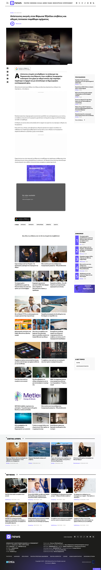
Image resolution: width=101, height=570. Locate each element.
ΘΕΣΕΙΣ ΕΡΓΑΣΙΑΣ (58, 3)
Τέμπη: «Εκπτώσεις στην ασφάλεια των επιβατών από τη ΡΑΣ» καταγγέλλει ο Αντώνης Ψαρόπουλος (61, 459)
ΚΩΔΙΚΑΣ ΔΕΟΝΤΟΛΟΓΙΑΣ (75, 556)
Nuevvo (54, 563)
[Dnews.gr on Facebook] (77, 3)
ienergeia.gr (30, 499)
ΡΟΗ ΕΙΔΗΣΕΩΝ (80, 77)
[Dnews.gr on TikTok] (85, 3)
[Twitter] (7, 71)
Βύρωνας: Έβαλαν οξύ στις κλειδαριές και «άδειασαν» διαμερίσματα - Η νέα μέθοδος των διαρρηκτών (16, 459)
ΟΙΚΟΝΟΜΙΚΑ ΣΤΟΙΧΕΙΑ (89, 556)
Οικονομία (82, 270)
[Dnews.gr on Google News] (88, 3)
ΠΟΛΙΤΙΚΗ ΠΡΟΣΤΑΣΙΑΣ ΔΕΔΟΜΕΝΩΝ (39, 556)
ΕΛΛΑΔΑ (39, 3)
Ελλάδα (12, 12)
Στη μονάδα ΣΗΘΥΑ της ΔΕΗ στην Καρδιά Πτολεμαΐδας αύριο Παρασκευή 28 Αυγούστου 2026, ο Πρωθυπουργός (38, 496)
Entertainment (76, 463)
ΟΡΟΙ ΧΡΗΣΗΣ (25, 556)
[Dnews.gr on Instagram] (82, 3)
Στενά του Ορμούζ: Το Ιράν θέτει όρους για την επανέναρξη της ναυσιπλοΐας (83, 101)
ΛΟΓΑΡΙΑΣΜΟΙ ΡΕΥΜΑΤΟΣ (82, 366)
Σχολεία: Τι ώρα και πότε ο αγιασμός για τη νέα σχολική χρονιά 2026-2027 (84, 81)
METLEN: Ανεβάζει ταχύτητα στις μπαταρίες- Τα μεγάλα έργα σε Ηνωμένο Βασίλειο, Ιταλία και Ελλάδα (26, 407)
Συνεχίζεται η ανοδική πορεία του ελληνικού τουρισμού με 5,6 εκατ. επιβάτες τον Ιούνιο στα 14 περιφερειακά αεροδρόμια (57, 335)
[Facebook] (7, 68)
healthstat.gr (8, 499)
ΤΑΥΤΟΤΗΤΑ (9, 556)
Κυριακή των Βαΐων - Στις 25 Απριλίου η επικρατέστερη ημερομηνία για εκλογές (58, 284)
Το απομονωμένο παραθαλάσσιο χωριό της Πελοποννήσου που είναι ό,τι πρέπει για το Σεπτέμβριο (86, 239)
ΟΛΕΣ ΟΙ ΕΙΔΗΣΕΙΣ (68, 537)
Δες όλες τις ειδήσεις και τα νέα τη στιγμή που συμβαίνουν (41, 236)
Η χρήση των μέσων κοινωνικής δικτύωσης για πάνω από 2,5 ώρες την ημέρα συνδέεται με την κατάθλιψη (27, 361)
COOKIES (65, 556)
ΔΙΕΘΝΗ (45, 3)
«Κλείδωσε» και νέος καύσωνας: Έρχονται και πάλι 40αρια (86, 275)
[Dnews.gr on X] (79, 3)
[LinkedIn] (7, 75)
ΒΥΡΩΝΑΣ (23, 224)
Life (80, 244)
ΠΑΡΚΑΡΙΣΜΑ (40, 224)
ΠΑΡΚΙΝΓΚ (31, 224)
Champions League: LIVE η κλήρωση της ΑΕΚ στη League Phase (86, 258)
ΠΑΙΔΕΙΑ (50, 3)
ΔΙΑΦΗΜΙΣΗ (17, 556)
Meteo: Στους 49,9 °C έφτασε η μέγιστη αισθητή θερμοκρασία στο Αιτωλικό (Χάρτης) (84, 108)
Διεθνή (76, 104)
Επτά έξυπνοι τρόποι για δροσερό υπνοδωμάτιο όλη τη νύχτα (58, 427)
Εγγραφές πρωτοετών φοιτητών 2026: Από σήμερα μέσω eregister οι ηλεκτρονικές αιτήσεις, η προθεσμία (40, 286)
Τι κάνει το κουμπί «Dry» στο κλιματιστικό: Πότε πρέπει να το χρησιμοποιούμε (40, 427)
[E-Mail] (7, 78)
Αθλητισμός (82, 261)
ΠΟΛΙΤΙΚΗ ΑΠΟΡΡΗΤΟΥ (55, 556)
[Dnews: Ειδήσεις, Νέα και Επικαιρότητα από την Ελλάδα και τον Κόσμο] (16, 3)
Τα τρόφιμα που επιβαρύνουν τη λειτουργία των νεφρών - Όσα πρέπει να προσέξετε (84, 496)
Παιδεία (77, 84)
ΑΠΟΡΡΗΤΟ (97, 569)
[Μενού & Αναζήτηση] (7, 3)
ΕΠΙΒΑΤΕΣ (48, 224)
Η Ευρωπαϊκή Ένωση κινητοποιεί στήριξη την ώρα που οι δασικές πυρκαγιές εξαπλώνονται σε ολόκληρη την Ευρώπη (38, 520)
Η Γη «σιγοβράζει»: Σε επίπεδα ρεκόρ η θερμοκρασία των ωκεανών (22, 427)
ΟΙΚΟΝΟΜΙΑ (33, 3)
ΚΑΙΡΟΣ (78, 362)
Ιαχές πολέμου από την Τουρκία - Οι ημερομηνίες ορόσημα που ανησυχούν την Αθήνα (26, 265)
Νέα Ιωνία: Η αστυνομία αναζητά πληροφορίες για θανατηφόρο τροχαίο (83, 94)
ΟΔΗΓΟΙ (56, 224)
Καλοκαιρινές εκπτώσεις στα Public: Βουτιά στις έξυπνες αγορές (23, 333)
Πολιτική (82, 253)
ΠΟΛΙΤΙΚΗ (26, 3)
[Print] (7, 82)
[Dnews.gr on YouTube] (91, 3)
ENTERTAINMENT (68, 3)
